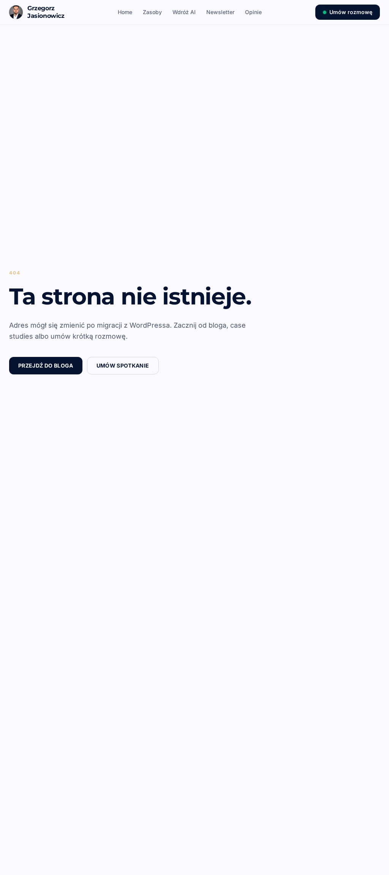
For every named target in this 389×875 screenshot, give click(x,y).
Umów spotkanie (122, 365)
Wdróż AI (184, 12)
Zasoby (152, 12)
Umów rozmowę (350, 12)
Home (125, 12)
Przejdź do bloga (45, 365)
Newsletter (220, 12)
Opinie (253, 12)
